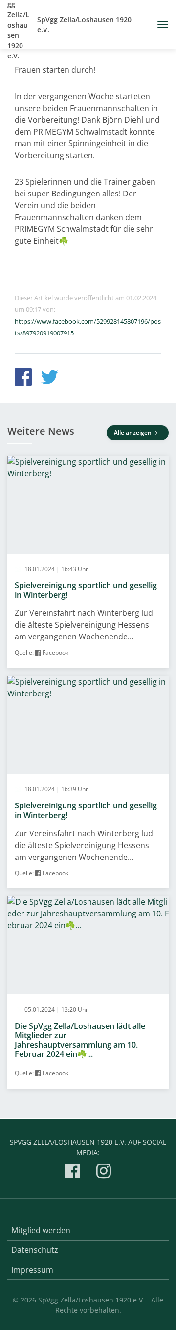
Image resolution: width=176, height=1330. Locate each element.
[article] (88, 562)
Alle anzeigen (133, 432)
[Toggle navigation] (159, 24)
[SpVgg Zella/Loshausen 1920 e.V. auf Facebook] (72, 1173)
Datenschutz (34, 1250)
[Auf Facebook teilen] (23, 378)
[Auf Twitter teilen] (49, 378)
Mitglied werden (40, 1230)
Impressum (32, 1269)
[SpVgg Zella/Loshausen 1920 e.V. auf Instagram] (103, 1173)
